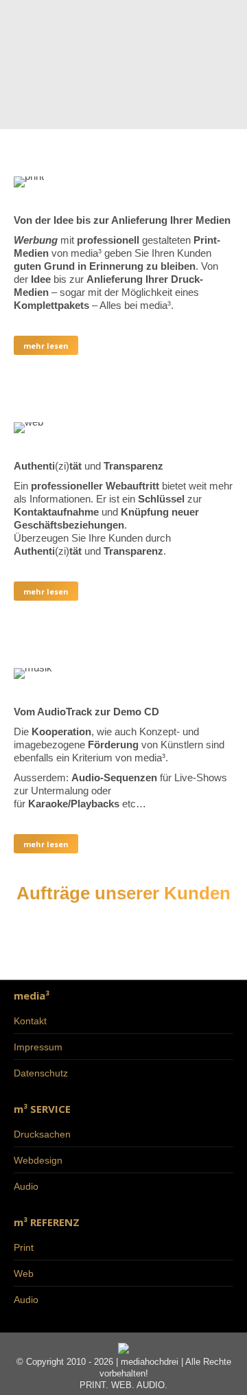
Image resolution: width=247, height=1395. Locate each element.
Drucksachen (42, 1134)
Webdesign (38, 1160)
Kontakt (30, 1020)
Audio (26, 1186)
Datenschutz (41, 1073)
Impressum (38, 1046)
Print (24, 1247)
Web (24, 1273)
